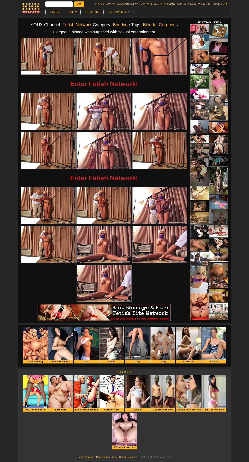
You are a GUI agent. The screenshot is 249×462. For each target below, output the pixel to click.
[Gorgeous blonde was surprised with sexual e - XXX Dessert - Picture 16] (104, 283)
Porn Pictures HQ (186, 4)
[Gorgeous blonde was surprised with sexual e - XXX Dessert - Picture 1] (48, 56)
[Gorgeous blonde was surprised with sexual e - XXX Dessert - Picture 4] (48, 111)
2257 (114, 457)
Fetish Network (77, 24)
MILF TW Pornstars (217, 4)
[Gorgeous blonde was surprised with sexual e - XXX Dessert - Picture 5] (103, 111)
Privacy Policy (103, 457)
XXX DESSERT (31, 7)
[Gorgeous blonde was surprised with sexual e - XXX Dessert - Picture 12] (159, 205)
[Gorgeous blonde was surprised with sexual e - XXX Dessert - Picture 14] (103, 244)
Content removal (127, 457)
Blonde (149, 24)
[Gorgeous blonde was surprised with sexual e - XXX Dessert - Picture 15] (159, 244)
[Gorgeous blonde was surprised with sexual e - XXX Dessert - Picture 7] (48, 150)
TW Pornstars (167, 4)
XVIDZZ (201, 4)
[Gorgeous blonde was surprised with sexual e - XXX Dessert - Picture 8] (103, 150)
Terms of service (86, 457)
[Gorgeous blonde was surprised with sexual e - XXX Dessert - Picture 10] (48, 205)
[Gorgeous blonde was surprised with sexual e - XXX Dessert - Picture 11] (103, 205)
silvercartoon (125, 4)
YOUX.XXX (110, 4)
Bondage (121, 24)
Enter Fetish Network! (104, 84)
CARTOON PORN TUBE (146, 4)
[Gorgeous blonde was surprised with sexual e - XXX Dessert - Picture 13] (48, 244)
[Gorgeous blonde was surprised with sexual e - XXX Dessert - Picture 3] (159, 56)
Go (79, 4)
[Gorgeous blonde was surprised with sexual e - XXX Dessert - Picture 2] (103, 56)
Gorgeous (168, 24)
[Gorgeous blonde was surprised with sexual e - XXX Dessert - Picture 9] (159, 150)
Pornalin (99, 4)
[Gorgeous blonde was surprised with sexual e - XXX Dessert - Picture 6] (159, 111)
